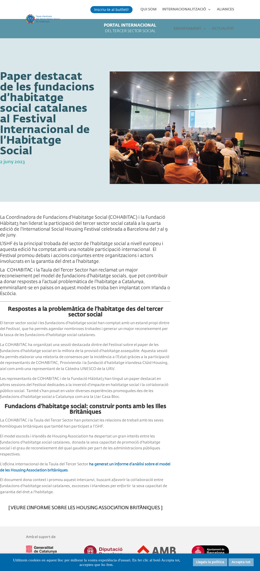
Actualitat (223, 28)
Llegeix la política (210, 562)
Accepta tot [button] (241, 562)
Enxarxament (187, 28)
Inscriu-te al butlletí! (111, 9)
